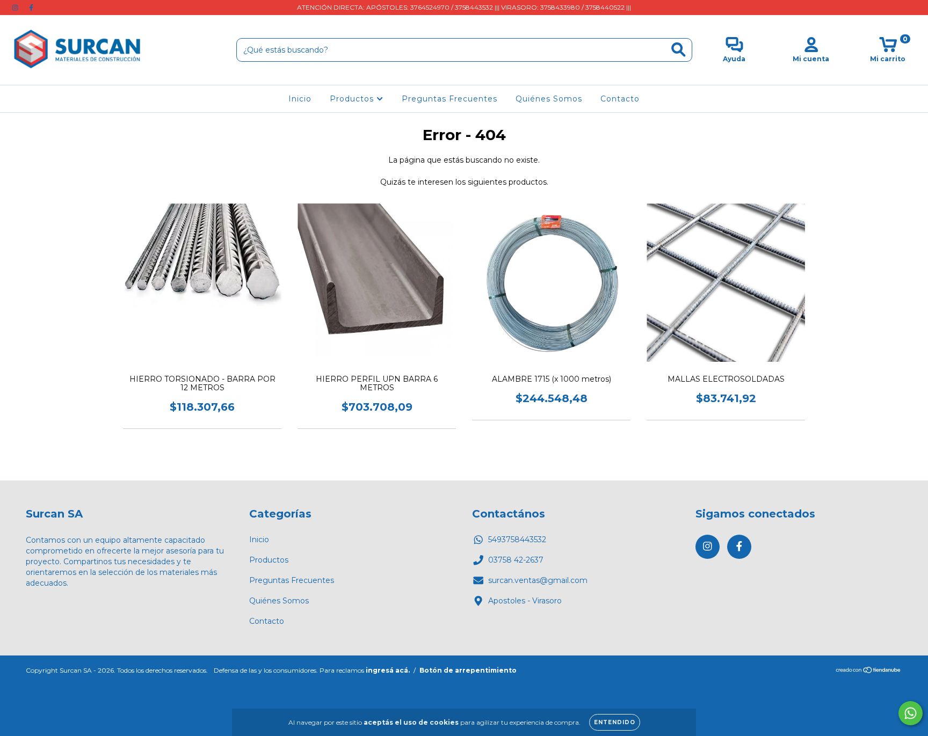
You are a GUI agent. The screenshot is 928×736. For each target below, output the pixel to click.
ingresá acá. (388, 670)
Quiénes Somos (549, 99)
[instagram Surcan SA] (16, 7)
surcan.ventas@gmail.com (538, 580)
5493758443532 (517, 539)
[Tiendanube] (868, 671)
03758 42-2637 (515, 560)
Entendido (614, 722)
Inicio (299, 99)
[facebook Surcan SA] (31, 7)
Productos (353, 99)
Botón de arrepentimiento (468, 670)
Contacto (620, 99)
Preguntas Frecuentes (449, 99)
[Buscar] (678, 49)
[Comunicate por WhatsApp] (910, 713)
